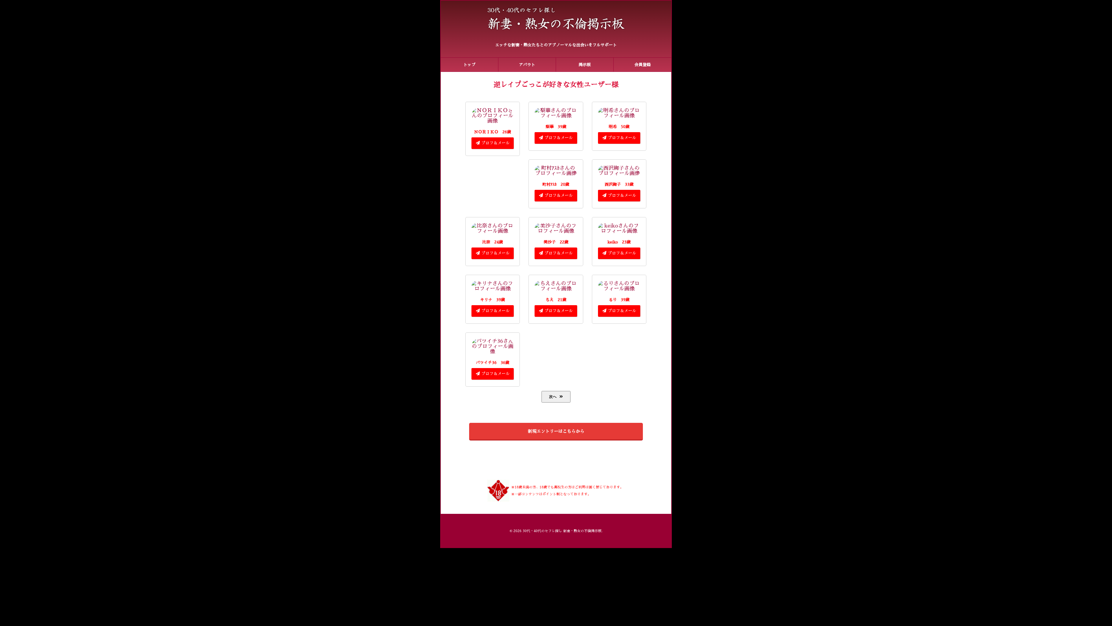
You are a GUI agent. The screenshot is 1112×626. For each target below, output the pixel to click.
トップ (469, 65)
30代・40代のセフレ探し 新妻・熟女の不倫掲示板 (562, 531)
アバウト (527, 65)
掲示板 (585, 65)
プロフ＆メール (495, 143)
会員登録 (642, 65)
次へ (553, 396)
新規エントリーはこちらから (556, 431)
